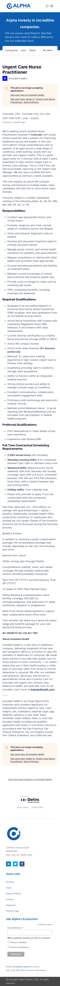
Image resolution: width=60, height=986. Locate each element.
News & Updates (18, 942)
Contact (10, 899)
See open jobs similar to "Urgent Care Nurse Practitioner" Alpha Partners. (32, 100)
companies (11, 50)
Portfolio (10, 882)
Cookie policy (37, 807)
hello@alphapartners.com (24, 966)
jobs (23, 50)
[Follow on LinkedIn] (8, 863)
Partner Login (12, 910)
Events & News (13, 893)
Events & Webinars (19, 947)
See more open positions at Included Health (30, 779)
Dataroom (11, 905)
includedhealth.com (42, 689)
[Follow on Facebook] (22, 863)
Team (9, 887)
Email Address (15, 927)
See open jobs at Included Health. (27, 95)
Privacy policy (23, 807)
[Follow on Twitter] (15, 863)
